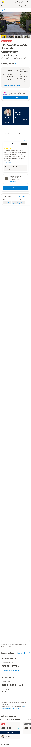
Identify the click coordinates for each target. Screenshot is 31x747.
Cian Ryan (7, 736)
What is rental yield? (8, 695)
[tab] (9, 196)
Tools (26, 6)
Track (16, 98)
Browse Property (6, 6)
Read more (7, 162)
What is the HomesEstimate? (11, 670)
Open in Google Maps (18, 203)
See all (26, 140)
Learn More (13, 181)
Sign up (23, 2)
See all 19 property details (11, 85)
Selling (20, 6)
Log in (27, 2)
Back (6, 10)
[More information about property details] (15, 64)
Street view (7, 203)
